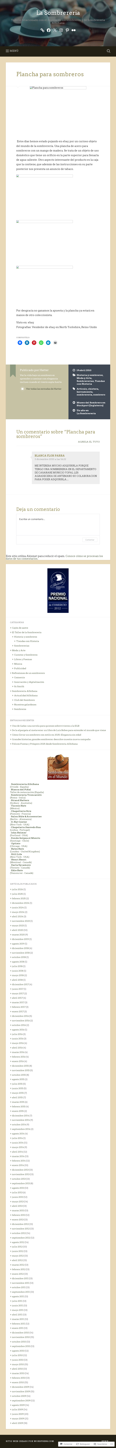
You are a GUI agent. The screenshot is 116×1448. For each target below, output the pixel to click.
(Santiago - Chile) (25, 839)
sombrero (99, 394)
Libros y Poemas (23, 659)
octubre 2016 (19, 1025)
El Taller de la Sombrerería (26, 632)
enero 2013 (18, 1219)
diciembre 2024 (20, 903)
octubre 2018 (19, 957)
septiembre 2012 (21, 1237)
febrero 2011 (18, 1323)
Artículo (82, 388)
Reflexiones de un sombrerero (28, 673)
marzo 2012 (18, 1264)
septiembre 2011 (21, 1292)
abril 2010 (17, 1368)
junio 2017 (17, 989)
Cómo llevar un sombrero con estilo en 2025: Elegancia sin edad (46, 734)
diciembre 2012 (20, 1224)
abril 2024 (17, 916)
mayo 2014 (18, 1147)
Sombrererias (85, 381)
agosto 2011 (18, 1296)
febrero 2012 (18, 1269)
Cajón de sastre (20, 627)
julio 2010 (17, 1355)
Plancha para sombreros (50, 74)
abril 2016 (17, 1047)
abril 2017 (17, 998)
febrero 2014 (19, 1160)
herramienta (85, 391)
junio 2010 (17, 1360)
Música (18, 664)
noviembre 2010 (21, 1337)
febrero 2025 (19, 898)
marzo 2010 (18, 1373)
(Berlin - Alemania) (26, 818)
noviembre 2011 (20, 1283)
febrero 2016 (18, 1056)
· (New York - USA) (19, 855)
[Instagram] (61, 29)
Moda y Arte (84, 378)
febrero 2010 (19, 1378)
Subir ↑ (106, 1441)
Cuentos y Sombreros (25, 654)
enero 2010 (18, 1382)
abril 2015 (17, 1097)
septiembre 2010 (21, 1346)
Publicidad (20, 668)
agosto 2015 (18, 1079)
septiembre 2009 (21, 1400)
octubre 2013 (19, 1179)
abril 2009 (17, 1423)
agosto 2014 (18, 1133)
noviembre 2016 (21, 1020)
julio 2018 (17, 966)
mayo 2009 (18, 1418)
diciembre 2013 (20, 1169)
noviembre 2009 (21, 1391)
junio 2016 (17, 1038)
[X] (55, 29)
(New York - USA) (19, 823)
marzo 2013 (18, 1210)
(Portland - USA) (19, 834)
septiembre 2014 (21, 1129)
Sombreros (20, 709)
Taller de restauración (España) (27, 791)
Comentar (89, 540)
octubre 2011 (19, 1287)
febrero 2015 (18, 1106)
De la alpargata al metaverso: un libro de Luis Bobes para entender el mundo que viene (59, 730)
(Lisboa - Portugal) (25, 828)
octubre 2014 (19, 1124)
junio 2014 (17, 1142)
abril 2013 (17, 1206)
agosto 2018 (18, 961)
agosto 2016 (18, 1029)
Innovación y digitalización (29, 682)
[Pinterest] (67, 29)
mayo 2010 (18, 1364)
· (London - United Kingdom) (25, 850)
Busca (108, 51)
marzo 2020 (18, 934)
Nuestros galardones (25, 704)
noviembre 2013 (21, 1174)
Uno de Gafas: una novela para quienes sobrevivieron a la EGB (45, 725)
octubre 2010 (19, 1341)
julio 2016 (17, 1034)
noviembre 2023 (21, 921)
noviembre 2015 (21, 1070)
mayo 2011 (17, 1310)
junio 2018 (17, 970)
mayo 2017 (18, 993)
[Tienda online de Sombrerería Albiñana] (42, 29)
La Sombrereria (58, 12)
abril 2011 (17, 1314)
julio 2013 (17, 1192)
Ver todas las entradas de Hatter (43, 388)
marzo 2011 (18, 1319)
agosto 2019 (18, 943)
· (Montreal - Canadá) (21, 861)
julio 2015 (17, 1083)
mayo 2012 (18, 1255)
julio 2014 (17, 1138)
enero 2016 (18, 1061)
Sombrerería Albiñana (24, 691)
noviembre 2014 (21, 1120)
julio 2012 (17, 1246)
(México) (18, 807)
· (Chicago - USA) (18, 844)
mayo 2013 (18, 1201)
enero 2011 (17, 1328)
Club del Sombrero (24, 700)
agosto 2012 (18, 1242)
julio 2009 (17, 1409)
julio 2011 (17, 1301)
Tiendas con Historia (91, 382)
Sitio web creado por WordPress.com (30, 1441)
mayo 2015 (18, 1093)
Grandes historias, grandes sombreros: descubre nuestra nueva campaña (51, 739)
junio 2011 (17, 1305)
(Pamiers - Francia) (20, 812)
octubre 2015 (19, 1075)
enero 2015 (18, 1111)
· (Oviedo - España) (24, 785)
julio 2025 (17, 894)
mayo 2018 (18, 975)
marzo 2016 (18, 1052)
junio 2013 (17, 1197)
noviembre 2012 (21, 1228)
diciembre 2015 (20, 1065)
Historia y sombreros (90, 375)
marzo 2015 (18, 1102)
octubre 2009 (19, 1396)
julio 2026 (17, 889)
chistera (93, 388)
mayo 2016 (18, 1043)
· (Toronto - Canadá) (20, 866)
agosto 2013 (18, 1188)
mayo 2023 (18, 925)
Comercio (19, 677)
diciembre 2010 (20, 1332)
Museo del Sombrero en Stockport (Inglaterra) (91, 404)
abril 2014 (17, 1151)
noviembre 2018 (21, 952)
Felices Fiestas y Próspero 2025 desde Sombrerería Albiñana (45, 744)
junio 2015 (17, 1088)
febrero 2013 (18, 1215)
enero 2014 (18, 1165)
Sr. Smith (19, 686)
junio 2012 (17, 1251)
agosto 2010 (18, 1350)
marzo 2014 (18, 1156)
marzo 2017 (18, 1002)
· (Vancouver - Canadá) (21, 871)
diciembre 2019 (20, 939)
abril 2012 (17, 1260)
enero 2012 (18, 1274)
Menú (14, 50)
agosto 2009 (18, 1405)
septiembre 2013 (21, 1183)
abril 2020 (17, 930)
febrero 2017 (18, 1007)
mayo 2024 (18, 912)
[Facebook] (48, 29)
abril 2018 (17, 980)
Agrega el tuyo (89, 441)
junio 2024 (18, 907)
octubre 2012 (19, 1233)
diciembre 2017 (20, 984)
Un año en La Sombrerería (86, 412)
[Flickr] (73, 29)
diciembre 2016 (20, 1016)
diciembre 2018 (20, 948)
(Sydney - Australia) (21, 801)
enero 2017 (18, 1011)
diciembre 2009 (20, 1387)
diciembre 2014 (20, 1115)
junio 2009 (18, 1414)
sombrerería (84, 394)
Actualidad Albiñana (26, 695)
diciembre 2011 (20, 1278)
